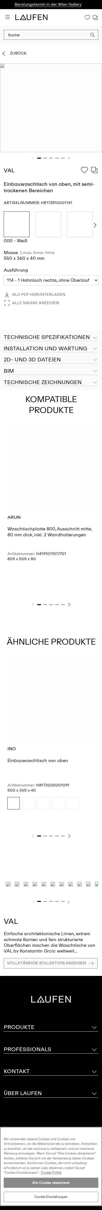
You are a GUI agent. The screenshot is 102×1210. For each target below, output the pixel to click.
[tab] (51, 349)
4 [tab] (57, 158)
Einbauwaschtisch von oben (37, 760)
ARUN (14, 517)
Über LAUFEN (23, 1093)
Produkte (19, 1027)
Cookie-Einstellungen (51, 1197)
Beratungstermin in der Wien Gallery (48, 4)
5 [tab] (63, 158)
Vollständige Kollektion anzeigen (46, 963)
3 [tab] (51, 158)
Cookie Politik (51, 1172)
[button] (93, 35)
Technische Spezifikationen (47, 337)
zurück (18, 53)
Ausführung (16, 270)
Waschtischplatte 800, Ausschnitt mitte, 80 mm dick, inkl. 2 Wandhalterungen (49, 531)
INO (11, 748)
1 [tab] (39, 158)
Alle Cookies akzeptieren (51, 1183)
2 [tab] (45, 158)
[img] (13, 803)
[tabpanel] (51, 107)
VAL (11, 921)
